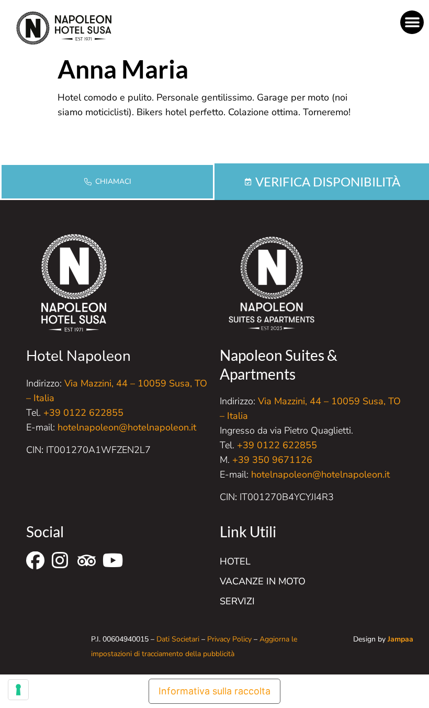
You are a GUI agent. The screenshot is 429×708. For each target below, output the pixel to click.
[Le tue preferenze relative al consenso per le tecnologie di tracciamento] (18, 690)
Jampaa (400, 639)
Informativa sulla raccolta (214, 690)
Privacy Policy (229, 639)
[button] (412, 22)
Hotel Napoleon (78, 356)
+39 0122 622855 (83, 412)
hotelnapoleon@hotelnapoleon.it (127, 427)
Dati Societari (177, 639)
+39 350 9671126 (272, 459)
